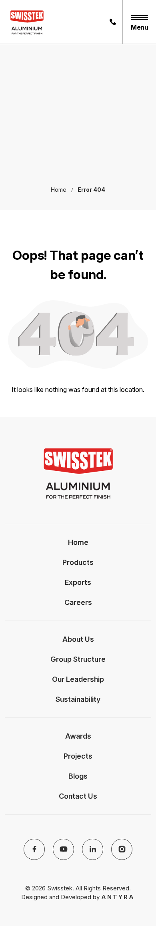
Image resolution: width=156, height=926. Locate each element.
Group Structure (78, 659)
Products (78, 562)
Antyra (118, 897)
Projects (78, 756)
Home (78, 542)
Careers (78, 602)
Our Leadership (78, 679)
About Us (78, 639)
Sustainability (78, 699)
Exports (78, 582)
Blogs (78, 776)
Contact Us (78, 796)
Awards (78, 736)
